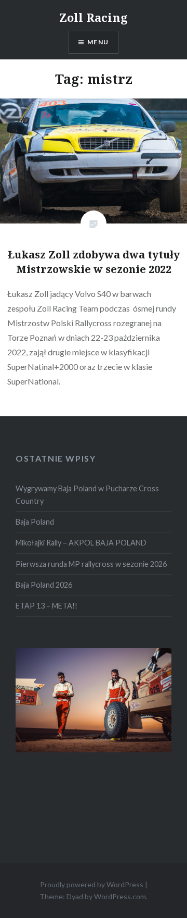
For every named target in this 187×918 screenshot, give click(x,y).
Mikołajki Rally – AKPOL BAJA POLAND (81, 542)
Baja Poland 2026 (44, 584)
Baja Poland (35, 521)
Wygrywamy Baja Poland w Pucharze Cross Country (87, 494)
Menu (98, 42)
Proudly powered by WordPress (91, 884)
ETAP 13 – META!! (46, 605)
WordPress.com (120, 896)
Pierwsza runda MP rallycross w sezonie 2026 (91, 564)
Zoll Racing (93, 17)
